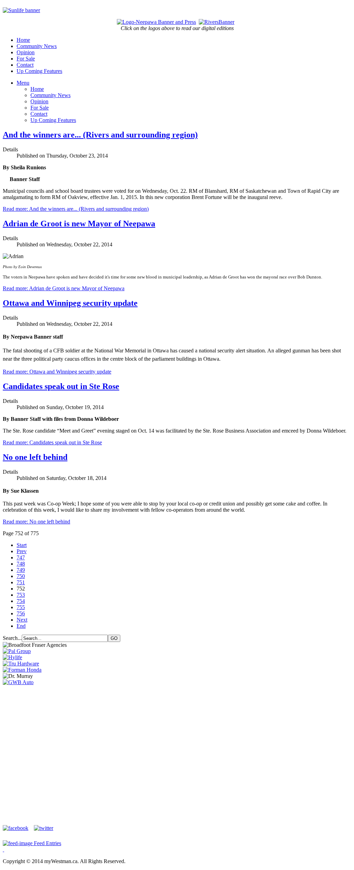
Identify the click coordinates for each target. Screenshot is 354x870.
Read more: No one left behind (36, 521)
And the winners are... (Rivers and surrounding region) (100, 134)
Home (23, 40)
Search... (12, 638)
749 (21, 570)
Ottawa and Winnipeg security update (70, 303)
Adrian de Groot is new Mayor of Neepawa (79, 223)
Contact (25, 65)
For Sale (26, 59)
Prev (22, 551)
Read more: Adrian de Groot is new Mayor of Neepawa (63, 288)
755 (21, 607)
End (21, 626)
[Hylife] (12, 657)
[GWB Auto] (18, 682)
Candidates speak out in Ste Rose (61, 386)
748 (21, 564)
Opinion (26, 52)
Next (22, 620)
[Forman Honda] (22, 670)
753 (21, 595)
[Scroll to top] (3, 849)
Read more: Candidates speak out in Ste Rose (52, 442)
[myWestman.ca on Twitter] (43, 828)
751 (21, 582)
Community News (37, 46)
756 (21, 613)
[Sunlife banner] (21, 10)
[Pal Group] (17, 651)
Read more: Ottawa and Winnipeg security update (57, 372)
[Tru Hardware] (21, 663)
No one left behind (35, 457)
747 (21, 557)
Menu (23, 83)
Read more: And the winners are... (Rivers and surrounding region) (76, 209)
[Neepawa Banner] (156, 22)
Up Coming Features (39, 71)
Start (22, 545)
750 (21, 576)
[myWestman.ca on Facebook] (17, 828)
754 (21, 601)
